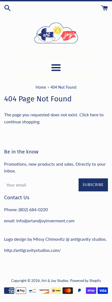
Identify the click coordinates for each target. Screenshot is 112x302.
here (94, 114)
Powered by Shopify (85, 280)
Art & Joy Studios (55, 280)
